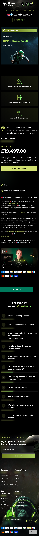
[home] (8, 4)
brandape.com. (12, 203)
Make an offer (16, 290)
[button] (22, 3)
